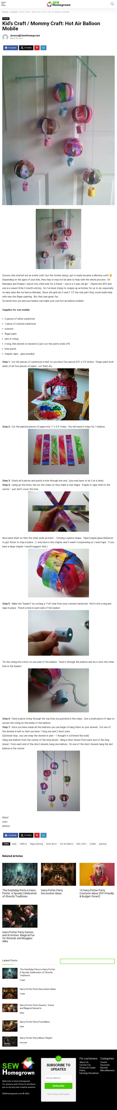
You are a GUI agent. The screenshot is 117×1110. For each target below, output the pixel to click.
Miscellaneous (107, 1070)
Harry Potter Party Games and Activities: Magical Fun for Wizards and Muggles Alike (18, 937)
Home (5, 12)
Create (14, 12)
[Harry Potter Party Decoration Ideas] (58, 864)
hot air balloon (66, 844)
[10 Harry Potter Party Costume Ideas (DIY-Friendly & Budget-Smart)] (97, 864)
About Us (84, 1062)
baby (14, 844)
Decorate (23, 1043)
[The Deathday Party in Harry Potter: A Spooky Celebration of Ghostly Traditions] (19, 864)
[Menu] (3, 4)
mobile (93, 844)
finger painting (36, 844)
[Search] (112, 4)
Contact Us (85, 1065)
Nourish (104, 1067)
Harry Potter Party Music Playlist (36, 1038)
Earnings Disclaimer (89, 1073)
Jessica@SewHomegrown (25, 35)
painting (102, 844)
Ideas (22, 1013)
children (23, 844)
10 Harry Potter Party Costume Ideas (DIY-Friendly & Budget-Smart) (97, 893)
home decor (51, 844)
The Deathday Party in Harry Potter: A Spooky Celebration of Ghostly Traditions (19, 893)
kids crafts (81, 844)
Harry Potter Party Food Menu (35, 1022)
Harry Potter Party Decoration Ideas (52, 892)
